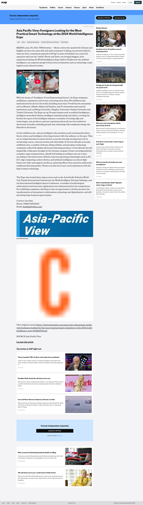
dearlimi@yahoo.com (32, 207)
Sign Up (138, 2)
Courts (60, 7)
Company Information (33, 42)
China (23, 42)
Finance (77, 7)
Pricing (113, 2)
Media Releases (32, 503)
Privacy (8, 503)
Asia (18, 42)
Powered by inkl (71, 503)
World (91, 7)
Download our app (119, 18)
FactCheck (100, 7)
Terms (3, 503)
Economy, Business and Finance (50, 42)
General (68, 7)
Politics (52, 7)
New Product (64, 42)
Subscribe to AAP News (104, 18)
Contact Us (23, 503)
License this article (24, 342)
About (124, 2)
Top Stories (43, 7)
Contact (118, 2)
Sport (84, 7)
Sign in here (59, 435)
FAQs (13, 503)
